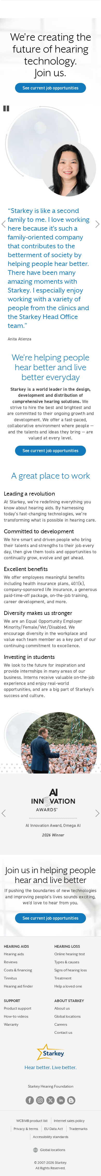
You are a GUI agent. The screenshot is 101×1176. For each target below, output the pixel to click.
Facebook (30, 1100)
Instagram (40, 1100)
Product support (17, 1008)
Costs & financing (18, 970)
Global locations (67, 1016)
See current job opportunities (51, 88)
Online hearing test (69, 954)
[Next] (95, 224)
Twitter (50, 1100)
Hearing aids (14, 954)
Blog (71, 1100)
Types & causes (66, 962)
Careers (60, 1024)
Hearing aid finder (18, 986)
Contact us (63, 1032)
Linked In (61, 1100)
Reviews (10, 962)
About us (62, 1008)
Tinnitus (10, 978)
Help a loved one (68, 986)
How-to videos (16, 1016)
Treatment (62, 978)
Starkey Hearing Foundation (50, 1086)
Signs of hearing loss (70, 970)
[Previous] (5, 224)
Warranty (11, 1024)
